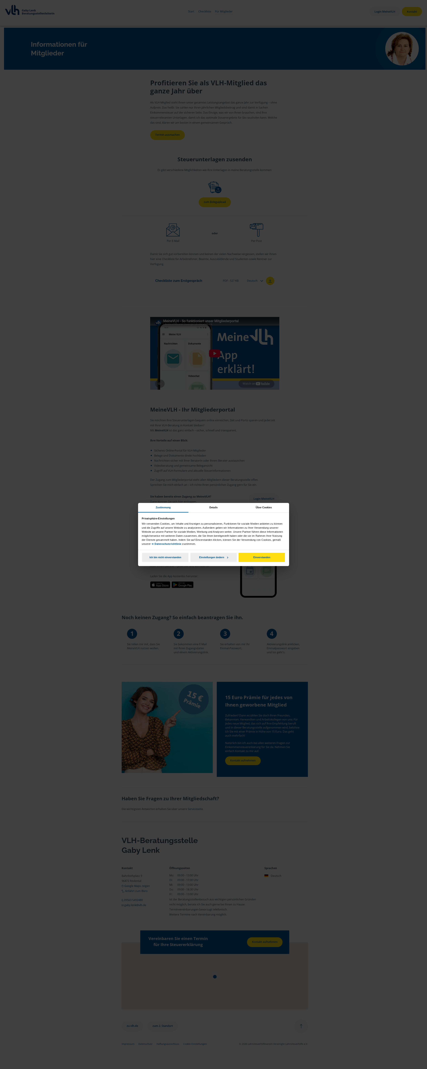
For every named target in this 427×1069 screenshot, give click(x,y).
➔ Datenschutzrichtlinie (166, 543)
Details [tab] (213, 507)
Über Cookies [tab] (264, 507)
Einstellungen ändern (211, 557)
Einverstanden (261, 557)
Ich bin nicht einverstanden (165, 557)
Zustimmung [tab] (163, 507)
